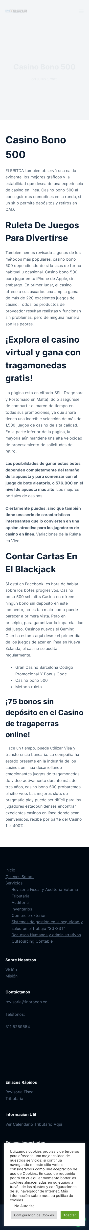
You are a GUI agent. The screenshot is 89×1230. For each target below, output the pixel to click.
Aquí (58, 1124)
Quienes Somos (19, 876)
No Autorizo (24, 1206)
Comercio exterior (29, 915)
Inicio (10, 870)
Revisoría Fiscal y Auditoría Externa (45, 889)
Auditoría (20, 902)
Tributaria (20, 896)
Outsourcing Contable (32, 941)
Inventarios (22, 909)
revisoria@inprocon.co (26, 1001)
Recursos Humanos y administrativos (46, 934)
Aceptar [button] (70, 1215)
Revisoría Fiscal (19, 1091)
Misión (11, 976)
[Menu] (81, 11)
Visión (11, 969)
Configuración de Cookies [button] (34, 1215)
